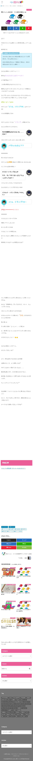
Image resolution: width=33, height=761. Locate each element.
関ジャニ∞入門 (19, 716)
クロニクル (5, 529)
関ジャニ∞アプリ (11, 716)
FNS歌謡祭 (23, 697)
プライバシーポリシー (23, 754)
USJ (21, 699)
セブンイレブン (22, 704)
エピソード (27, 701)
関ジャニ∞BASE (18, 531)
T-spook (17, 699)
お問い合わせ (7, 754)
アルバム (9, 701)
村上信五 (3, 714)
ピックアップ (10, 706)
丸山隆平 (12, 529)
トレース (29, 704)
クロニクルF (10, 704)
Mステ (9, 699)
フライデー (17, 706)
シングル (16, 704)
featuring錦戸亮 (16, 697)
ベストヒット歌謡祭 (16, 708)
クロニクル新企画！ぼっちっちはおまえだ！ (13, 468)
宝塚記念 (23, 712)
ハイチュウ (4, 706)
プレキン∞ (22, 706)
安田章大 (24, 529)
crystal (10, 697)
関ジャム (25, 716)
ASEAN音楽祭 (5, 697)
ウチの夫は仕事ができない (18, 701)
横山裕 (4, 531)
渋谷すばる (13, 714)
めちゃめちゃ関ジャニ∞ (16, 758)
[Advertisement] (16, 271)
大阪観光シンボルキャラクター (8, 712)
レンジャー (4, 710)
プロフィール (16, 755)
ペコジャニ (24, 708)
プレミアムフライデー (6, 708)
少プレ (27, 712)
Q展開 (13, 699)
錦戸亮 (27, 714)
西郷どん (23, 714)
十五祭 (14, 710)
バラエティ (5, 526)
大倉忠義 (18, 529)
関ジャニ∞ (12, 526)
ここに (25, 699)
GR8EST (28, 697)
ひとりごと (4, 701)
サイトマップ (14, 754)
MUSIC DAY (4, 699)
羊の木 (18, 714)
